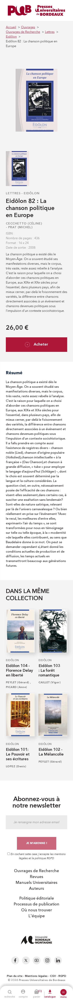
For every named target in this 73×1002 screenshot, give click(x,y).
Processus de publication (36, 904)
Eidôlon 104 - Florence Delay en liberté (19, 670)
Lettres (13, 193)
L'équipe (36, 916)
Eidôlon (32, 193)
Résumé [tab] (14, 372)
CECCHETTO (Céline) (24, 223)
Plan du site (14, 976)
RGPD (62, 976)
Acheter (41, 345)
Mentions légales (36, 976)
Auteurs (36, 889)
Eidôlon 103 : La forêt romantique (49, 670)
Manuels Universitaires (36, 883)
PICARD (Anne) (16, 687)
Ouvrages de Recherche (36, 871)
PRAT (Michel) (20, 227)
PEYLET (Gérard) (17, 682)
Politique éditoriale (36, 899)
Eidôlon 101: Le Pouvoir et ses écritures (18, 754)
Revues (36, 877)
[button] (63, 992)
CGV (53, 976)
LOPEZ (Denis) (16, 766)
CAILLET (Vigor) (50, 682)
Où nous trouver (36, 910)
